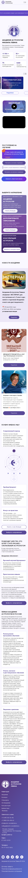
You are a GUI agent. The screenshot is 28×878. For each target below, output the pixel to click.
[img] (4, 150)
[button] (14, 179)
